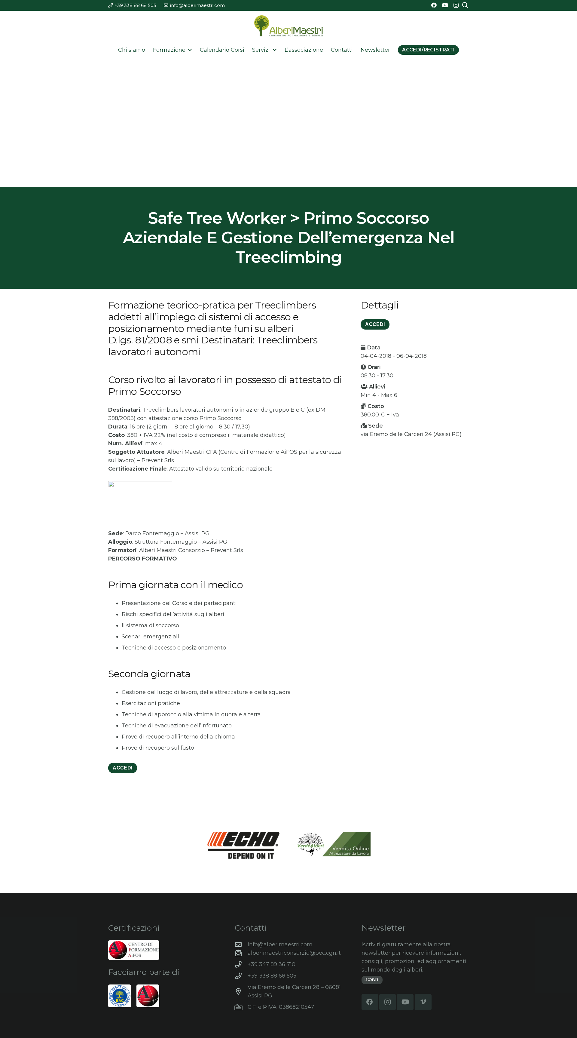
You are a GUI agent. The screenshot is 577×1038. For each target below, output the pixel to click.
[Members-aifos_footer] (147, 995)
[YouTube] (445, 5)
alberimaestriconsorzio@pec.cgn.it (294, 953)
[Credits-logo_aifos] (133, 950)
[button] (188, 50)
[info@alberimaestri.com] (241, 944)
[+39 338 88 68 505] (241, 976)
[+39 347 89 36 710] (241, 964)
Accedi (122, 767)
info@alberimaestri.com (280, 944)
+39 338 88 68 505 (272, 975)
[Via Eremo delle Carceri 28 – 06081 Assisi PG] (241, 991)
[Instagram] (456, 5)
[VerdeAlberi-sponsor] (334, 844)
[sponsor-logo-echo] (243, 845)
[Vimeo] (423, 1002)
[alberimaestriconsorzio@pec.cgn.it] (241, 953)
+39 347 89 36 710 (271, 964)
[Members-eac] (119, 995)
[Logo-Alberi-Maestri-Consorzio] (288, 25)
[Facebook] (434, 5)
